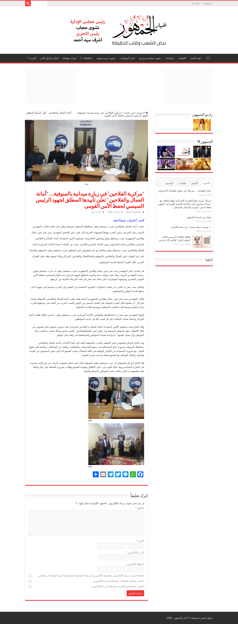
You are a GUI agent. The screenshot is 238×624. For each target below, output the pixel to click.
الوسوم (169, 183)
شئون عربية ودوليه (105, 58)
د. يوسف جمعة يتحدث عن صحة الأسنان (191, 227)
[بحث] (28, 3)
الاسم (140, 540)
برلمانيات (169, 58)
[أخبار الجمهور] (119, 29)
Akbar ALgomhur (133, 212)
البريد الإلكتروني (135, 552)
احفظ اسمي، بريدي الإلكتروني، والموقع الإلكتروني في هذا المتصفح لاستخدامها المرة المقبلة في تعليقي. (91, 575)
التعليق (140, 508)
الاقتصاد (182, 58)
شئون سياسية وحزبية (150, 58)
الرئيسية (207, 3)
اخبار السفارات (127, 58)
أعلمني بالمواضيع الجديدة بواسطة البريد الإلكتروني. (117, 586)
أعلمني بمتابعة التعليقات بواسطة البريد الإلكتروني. (118, 581)
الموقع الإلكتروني (135, 564)
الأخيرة (206, 183)
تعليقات (182, 183)
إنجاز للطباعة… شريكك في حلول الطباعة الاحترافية (184, 190)
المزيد (33, 58)
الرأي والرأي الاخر (49, 58)
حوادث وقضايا (69, 58)
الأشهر (194, 183)
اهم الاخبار (195, 58)
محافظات (87, 58)
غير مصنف (129, 112)
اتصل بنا (196, 3)
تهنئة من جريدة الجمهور (199, 217)
